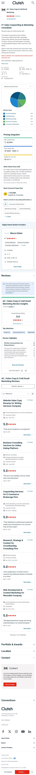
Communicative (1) (19, 332)
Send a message (10, 684)
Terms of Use (4, 764)
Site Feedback (5, 720)
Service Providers (6, 747)
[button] (15, 394)
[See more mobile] (28, 435)
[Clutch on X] (9, 731)
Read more (4, 63)
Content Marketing (11, 113)
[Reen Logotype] (6, 233)
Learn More (9, 293)
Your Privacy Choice (6, 758)
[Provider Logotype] (3, 10)
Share (31, 400)
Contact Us (4, 725)
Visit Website (8, 772)
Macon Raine (16, 233)
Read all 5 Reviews (18, 365)
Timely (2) (7, 332)
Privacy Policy (5, 755)
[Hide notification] (32, 284)
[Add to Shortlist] (32, 772)
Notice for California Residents (9, 761)
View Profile (17, 267)
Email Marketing (10, 116)
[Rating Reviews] (10, 16)
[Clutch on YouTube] (23, 731)
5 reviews (17, 16)
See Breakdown (17, 323)
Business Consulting (11, 121)
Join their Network (11, 19)
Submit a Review (17, 386)
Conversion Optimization (12, 124)
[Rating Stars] (11, 238)
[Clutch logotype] (18, 2)
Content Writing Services (12, 213)
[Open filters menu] (33, 394)
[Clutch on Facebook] (3, 731)
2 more (8, 216)
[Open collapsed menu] (3, 3)
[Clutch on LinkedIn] (29, 731)
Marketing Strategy (11, 119)
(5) (15, 238)
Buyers (3, 743)
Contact (21, 772)
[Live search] (33, 3)
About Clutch (5, 738)
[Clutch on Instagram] (16, 731)
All (5, 204)
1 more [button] (23, 245)
